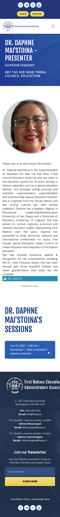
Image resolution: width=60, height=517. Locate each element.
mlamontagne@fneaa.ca (34, 440)
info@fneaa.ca (34, 414)
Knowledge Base (41, 499)
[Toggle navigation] (53, 26)
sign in (15, 163)
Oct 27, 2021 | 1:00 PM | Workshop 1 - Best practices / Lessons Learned (29, 349)
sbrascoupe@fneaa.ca (34, 427)
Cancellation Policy (20, 499)
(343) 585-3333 (32, 410)
